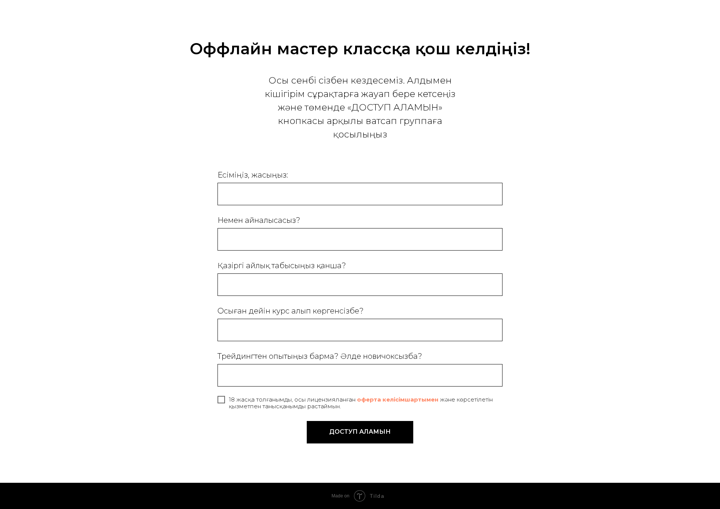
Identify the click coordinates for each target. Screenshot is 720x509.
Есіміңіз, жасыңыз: (253, 174)
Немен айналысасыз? (259, 220)
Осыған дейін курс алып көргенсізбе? (291, 310)
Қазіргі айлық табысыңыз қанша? (282, 265)
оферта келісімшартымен (397, 399)
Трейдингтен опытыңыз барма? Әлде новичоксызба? (320, 356)
